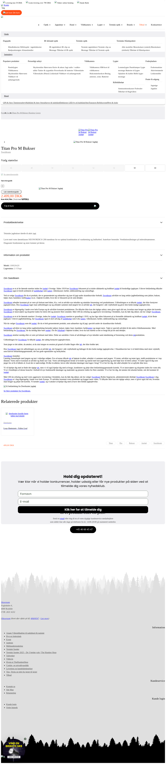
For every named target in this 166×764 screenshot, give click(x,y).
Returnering (11, 693)
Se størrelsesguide (11, 174)
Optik (46, 25)
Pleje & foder (112, 103)
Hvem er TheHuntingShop (17, 662)
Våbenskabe (79, 70)
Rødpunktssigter (15, 50)
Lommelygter (124, 67)
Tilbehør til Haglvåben (127, 92)
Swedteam (6, 152)
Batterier (105, 77)
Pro (121, 443)
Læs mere (45, 618)
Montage (53, 50)
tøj (47, 288)
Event (8, 639)
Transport (93, 103)
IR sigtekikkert (55, 47)
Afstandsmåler (27, 50)
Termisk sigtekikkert (89, 47)
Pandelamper (135, 67)
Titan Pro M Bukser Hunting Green (26, 113)
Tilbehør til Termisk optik (99, 50)
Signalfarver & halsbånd (50, 103)
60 (155, 168)
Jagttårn (154, 89)
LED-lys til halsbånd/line (79, 103)
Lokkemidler (156, 74)
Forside (4, 113)
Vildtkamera (86, 25)
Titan (111, 443)
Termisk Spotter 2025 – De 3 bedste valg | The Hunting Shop (31, 652)
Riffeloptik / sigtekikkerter (31, 47)
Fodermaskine (156, 67)
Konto (6, 5)
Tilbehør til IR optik (65, 50)
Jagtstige (154, 85)
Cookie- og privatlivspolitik (17, 665)
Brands (130, 25)
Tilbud (141, 25)
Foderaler (138, 89)
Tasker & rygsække (46, 70)
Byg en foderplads (13, 636)
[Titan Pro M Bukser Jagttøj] (83, 132)
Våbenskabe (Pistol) (41, 74)
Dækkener (64, 103)
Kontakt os (10, 686)
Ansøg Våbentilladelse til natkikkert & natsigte (25, 633)
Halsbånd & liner (33, 103)
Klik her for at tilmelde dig (83, 510)
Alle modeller (127, 47)
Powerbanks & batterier (64, 70)
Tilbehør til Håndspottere (140, 50)
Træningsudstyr (19, 103)
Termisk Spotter (12, 649)
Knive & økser (59, 67)
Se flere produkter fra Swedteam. (17, 391)
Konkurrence (156, 25)
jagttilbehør (38, 291)
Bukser (132, 443)
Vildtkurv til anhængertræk (70, 74)
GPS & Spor (8, 103)
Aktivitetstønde (157, 70)
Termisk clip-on (104, 47)
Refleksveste (102, 103)
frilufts (60, 330)
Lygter (100, 25)
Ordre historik (12, 707)
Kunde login (11, 704)
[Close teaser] (25, 739)
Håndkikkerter (14, 47)
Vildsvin (9, 659)
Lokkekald (54, 74)
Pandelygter (13, 67)
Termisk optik (114, 25)
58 (135, 168)
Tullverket (10, 656)
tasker (49, 291)
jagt (44, 288)
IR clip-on (66, 47)
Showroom (5, 602)
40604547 (35, 618)
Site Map (10, 690)
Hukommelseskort (97, 74)
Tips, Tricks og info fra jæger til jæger (21, 672)
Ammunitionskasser (126, 89)
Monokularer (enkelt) (142, 47)
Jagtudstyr (59, 25)
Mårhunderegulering (14, 646)
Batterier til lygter (133, 70)
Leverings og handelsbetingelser (19, 669)
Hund (72, 25)
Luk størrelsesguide (11, 192)
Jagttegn (9, 643)
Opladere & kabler (126, 74)
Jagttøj (9, 113)
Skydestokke (13, 74)
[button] (14, 750)
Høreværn (23, 74)
